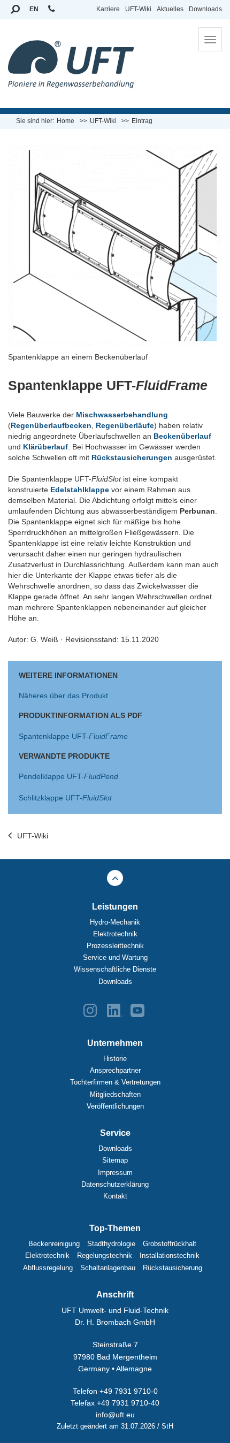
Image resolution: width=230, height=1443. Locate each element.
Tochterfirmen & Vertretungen (115, 1082)
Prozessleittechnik (115, 946)
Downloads (205, 9)
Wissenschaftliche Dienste (115, 969)
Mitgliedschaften (115, 1094)
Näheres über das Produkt (63, 695)
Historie (115, 1059)
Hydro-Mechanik (115, 922)
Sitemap (115, 1160)
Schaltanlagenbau (107, 1268)
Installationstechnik (170, 1255)
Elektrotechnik (115, 934)
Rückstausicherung (172, 1268)
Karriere (108, 9)
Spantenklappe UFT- (73, 736)
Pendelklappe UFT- (68, 776)
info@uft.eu (115, 1414)
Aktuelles (170, 9)
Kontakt (115, 1196)
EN (34, 9)
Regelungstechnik (104, 1255)
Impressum (115, 1173)
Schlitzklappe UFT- (65, 797)
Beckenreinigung (54, 1244)
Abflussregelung (48, 1268)
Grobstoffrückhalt (169, 1244)
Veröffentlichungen (115, 1106)
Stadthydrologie (111, 1244)
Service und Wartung (115, 957)
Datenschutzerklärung (115, 1184)
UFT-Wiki (138, 9)
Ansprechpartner (115, 1070)
